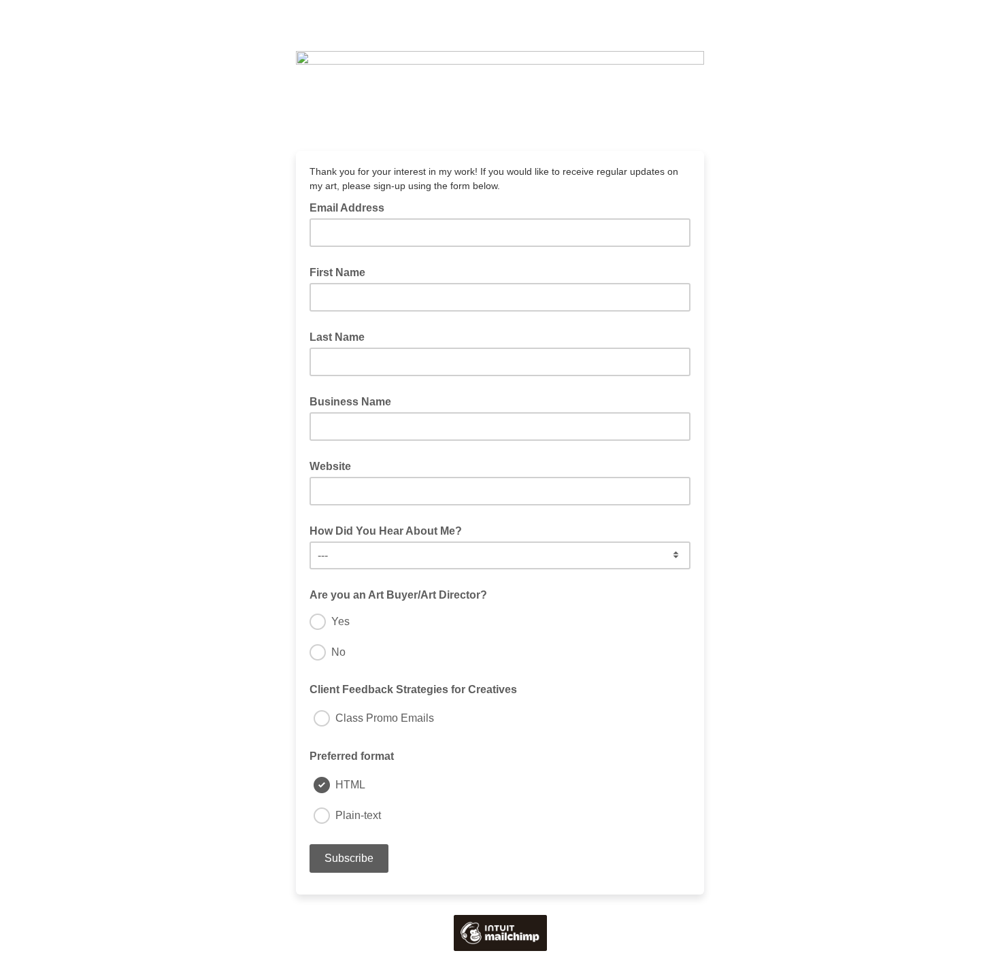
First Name (337, 272)
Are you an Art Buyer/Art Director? (398, 595)
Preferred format (352, 756)
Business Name (350, 401)
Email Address (351, 206)
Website (330, 466)
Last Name (337, 337)
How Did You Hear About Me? (386, 531)
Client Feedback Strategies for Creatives (413, 689)
